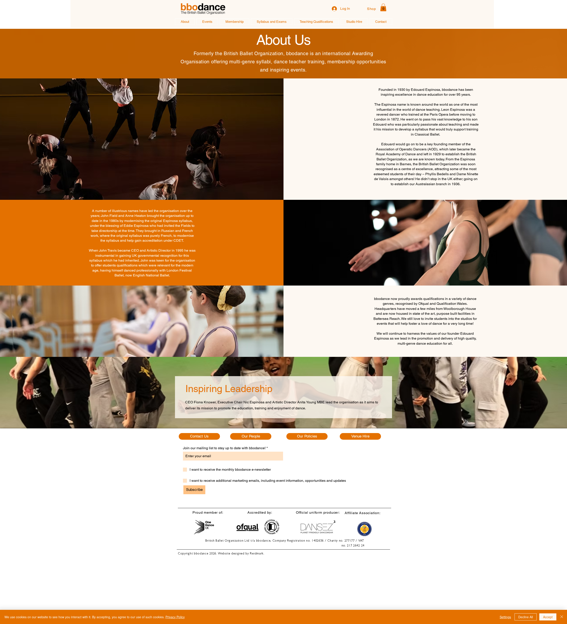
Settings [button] (505, 617)
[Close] (561, 616)
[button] (383, 7)
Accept (548, 617)
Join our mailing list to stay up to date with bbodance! (224, 448)
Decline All (525, 617)
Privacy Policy (175, 617)
